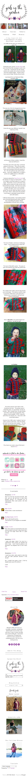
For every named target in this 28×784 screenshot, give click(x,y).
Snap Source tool (18, 178)
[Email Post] (11, 479)
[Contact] (14, 644)
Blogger (24, 774)
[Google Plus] (16, 644)
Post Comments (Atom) (13, 594)
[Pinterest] (9, 644)
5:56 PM (9, 508)
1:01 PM (13, 494)
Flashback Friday (9, 481)
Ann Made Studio (9, 517)
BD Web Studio (11, 774)
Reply (6, 504)
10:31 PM (13, 553)
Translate (12, 768)
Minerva (21, 34)
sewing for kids (16, 481)
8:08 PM (16, 517)
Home (14, 592)
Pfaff (14, 34)
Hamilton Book (19, 66)
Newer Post (24, 591)
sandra (6, 526)
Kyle (6, 508)
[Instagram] (12, 644)
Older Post (4, 591)
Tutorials (13, 31)
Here (16, 446)
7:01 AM (11, 526)
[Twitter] (19, 644)
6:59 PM (13, 539)
